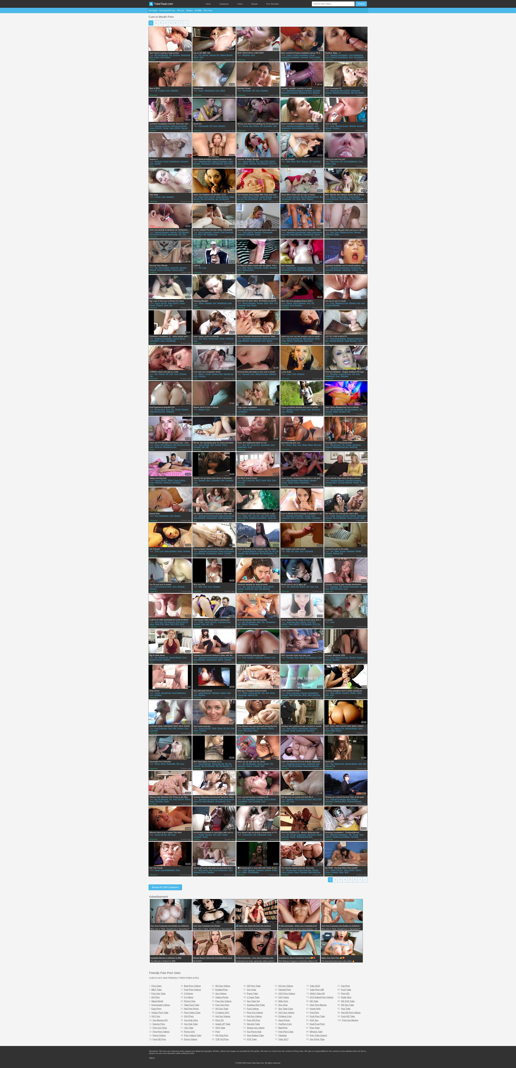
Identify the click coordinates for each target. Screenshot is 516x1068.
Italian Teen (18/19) (206, 197)
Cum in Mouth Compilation (336, 57)
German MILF (331, 482)
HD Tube (314, 1001)
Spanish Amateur (162, 232)
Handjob (308, 90)
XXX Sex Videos (286, 1012)
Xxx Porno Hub (254, 1032)
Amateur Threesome (306, 270)
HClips (328, 131)
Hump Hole (315, 1009)
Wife (288, 161)
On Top (226, 728)
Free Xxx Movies (350, 1020)
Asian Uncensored (314, 232)
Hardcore (158, 161)
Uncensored (308, 234)
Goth (219, 835)
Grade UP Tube (222, 1024)
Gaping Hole (217, 374)
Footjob (161, 90)
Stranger (251, 870)
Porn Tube (315, 1028)
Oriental (227, 553)
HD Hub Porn (221, 1035)
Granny (267, 657)
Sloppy (290, 341)
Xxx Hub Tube (191, 1024)
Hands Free (212, 234)
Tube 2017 (283, 1039)
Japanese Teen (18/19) (296, 622)
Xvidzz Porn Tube (159, 1012)
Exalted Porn (221, 990)
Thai (359, 341)
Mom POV (159, 624)
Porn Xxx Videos (255, 1012)
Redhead (170, 411)
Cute (230, 303)
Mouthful (246, 55)
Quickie (218, 445)
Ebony (196, 57)
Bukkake (174, 90)
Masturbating (248, 270)
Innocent (342, 411)
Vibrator (313, 480)
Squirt (182, 303)
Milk (174, 728)
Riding (271, 728)
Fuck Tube (346, 990)
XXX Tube (220, 1028)
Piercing (208, 835)
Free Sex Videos (223, 1001)
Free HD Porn (159, 1039)
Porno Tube (252, 993)
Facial (312, 55)
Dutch (205, 837)
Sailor (335, 411)
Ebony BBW (330, 730)
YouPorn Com (285, 1024)
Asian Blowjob (296, 234)
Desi (229, 693)
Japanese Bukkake (333, 270)
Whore (333, 197)
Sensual (152, 270)
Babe (337, 234)
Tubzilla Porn (284, 990)
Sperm (317, 234)
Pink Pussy (247, 730)
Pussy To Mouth (164, 270)
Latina (156, 57)
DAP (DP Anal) (336, 589)
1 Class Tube (253, 997)
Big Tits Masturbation (310, 197)
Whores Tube (316, 1032)
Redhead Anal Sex (157, 411)
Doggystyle (301, 730)
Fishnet (256, 766)
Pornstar (196, 447)
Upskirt (356, 482)
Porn (217, 1032)
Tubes (240, 4)
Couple (158, 163)
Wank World (157, 1001)
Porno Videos (159, 1035)
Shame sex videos (255, 1028)
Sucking (176, 55)
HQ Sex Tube (221, 1009)
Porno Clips (189, 1001)
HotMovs (153, 272)
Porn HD (345, 993)
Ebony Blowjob (204, 764)
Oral (151, 57)
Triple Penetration (225, 518)
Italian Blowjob (222, 197)
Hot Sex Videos (222, 1016)
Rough (152, 305)
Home (208, 4)
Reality (266, 268)
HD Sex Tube (347, 1005)
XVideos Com (285, 1016)
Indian (223, 693)
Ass (358, 303)
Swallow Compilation (339, 55)
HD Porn (155, 997)
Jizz (171, 305)
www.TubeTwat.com (255, 1063)
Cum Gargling (296, 305)
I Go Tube (188, 1028)
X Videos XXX (222, 1012)
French (158, 197)
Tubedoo (282, 1035)
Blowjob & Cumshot (289, 93)
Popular (254, 4)
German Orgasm (337, 480)
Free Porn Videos (161, 1032)
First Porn (314, 1012)
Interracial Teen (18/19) (340, 90)
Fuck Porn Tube (317, 1016)
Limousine (215, 480)
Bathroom (329, 234)
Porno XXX (189, 1032)
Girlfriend (250, 234)
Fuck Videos (253, 1009)
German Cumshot (162, 126)
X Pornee (188, 993)
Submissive (301, 835)
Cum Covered (254, 801)
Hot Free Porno (191, 1009)
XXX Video (283, 997)
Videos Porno (221, 997)
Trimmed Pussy (224, 622)
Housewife (170, 764)
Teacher (252, 163)
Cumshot (304, 57)
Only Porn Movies (318, 1005)
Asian (180, 551)
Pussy (157, 445)
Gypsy (297, 409)
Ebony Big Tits (218, 764)
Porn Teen (208, 10)
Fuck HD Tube (348, 1016)
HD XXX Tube (348, 1001)
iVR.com (180, 10)
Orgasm (216, 232)
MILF (299, 161)
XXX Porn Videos (286, 993)
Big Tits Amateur (351, 409)
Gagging (208, 303)
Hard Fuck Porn (317, 1024)
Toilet (244, 870)
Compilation (359, 57)
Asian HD (285, 234)
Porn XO (219, 1020)
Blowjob (316, 93)
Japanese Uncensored (296, 232)
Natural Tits (214, 55)
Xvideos (196, 485)
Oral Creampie (227, 232)
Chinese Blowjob (336, 341)
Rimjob (205, 55)
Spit (156, 374)
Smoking (260, 870)
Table (336, 551)
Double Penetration (351, 586)
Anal (363, 303)
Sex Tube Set (253, 1001)
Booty (304, 445)
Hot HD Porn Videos (351, 1012)
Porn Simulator (272, 4)
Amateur (264, 90)
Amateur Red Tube (256, 1005)
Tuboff (152, 60)
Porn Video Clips (192, 1012)
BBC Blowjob (308, 338)
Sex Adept (153, 10)
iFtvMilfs (198, 10)
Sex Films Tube (317, 1039)
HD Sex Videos (222, 986)
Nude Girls (346, 997)
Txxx (327, 95)
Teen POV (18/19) (267, 161)
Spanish (173, 232)
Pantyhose (304, 482)
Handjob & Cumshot (294, 90)
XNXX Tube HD (317, 993)
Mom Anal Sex (295, 695)
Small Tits (175, 268)
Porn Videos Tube (192, 1035)
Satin (266, 303)
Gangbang (301, 268)
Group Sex (255, 445)
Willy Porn (283, 1001)
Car (316, 586)
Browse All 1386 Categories (165, 887)
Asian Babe (304, 480)
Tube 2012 (315, 986)
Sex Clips (283, 1005)
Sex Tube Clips (285, 1009)
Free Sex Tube (158, 993)
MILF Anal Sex (248, 480)
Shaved (183, 268)
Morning (158, 482)
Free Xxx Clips (160, 1028)
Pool (244, 657)
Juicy (166, 305)
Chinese (201, 376)
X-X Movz (188, 997)
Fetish (166, 801)
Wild (362, 518)
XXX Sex (155, 1016)
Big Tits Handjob (358, 93)
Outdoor (289, 409)
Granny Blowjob (293, 197)
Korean (180, 728)
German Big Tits (264, 551)
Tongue (260, 303)
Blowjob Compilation (341, 93)
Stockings (356, 445)
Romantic (258, 268)
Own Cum (334, 161)
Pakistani (216, 693)
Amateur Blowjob (332, 305)
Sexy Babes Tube (255, 1035)
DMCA (152, 1058)
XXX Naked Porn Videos (321, 997)
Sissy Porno (284, 1020)
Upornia (152, 343)
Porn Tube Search (318, 1035)
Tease (290, 482)
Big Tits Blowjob (161, 55)
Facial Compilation (300, 55)
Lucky (288, 374)
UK (287, 835)
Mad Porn (283, 1028)
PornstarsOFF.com (167, 10)
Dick (201, 57)
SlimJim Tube (253, 1024)
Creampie (309, 551)
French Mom (342, 197)
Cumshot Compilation (290, 57)
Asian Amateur (170, 551)
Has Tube (345, 1009)
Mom (293, 161)
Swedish (289, 799)
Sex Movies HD (160, 1020)
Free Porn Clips (285, 1032)
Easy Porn (156, 1009)
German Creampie (179, 126)
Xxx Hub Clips (191, 1020)
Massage (334, 586)
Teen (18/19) (174, 128)
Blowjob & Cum (305, 93)
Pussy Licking (178, 270)
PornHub (197, 166)
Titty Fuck (159, 622)
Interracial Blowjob (294, 338)
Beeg (151, 166)
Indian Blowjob (204, 693)
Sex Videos (220, 993)
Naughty (257, 232)
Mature (305, 161)
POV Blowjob (217, 163)
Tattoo (201, 303)
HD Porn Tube (254, 986)
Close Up (158, 447)
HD (156, 90)
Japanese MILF (205, 161)
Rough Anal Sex (304, 870)
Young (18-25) (155, 128)
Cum (253, 55)
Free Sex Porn (222, 1005)
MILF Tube (156, 990)
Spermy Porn (159, 1024)
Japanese (346, 270)
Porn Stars (156, 986)
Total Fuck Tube (191, 1005)
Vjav (283, 237)
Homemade (203, 126)
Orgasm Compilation (309, 693)
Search (361, 4)
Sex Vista (251, 990)
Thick (283, 341)
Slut (250, 126)
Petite (244, 516)
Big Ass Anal (160, 409)
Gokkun (355, 270)
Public (359, 693)
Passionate (185, 55)
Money (249, 766)
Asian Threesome (219, 161)
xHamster (197, 60)
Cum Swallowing (356, 55)
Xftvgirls (189, 10)
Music (253, 305)
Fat (214, 303)
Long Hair (299, 518)
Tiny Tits (255, 516)
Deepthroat (209, 90)
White (317, 338)
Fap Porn (345, 986)
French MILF (354, 197)
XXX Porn (189, 1016)
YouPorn (153, 131)
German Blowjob (345, 482)
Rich (271, 303)
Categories (224, 4)
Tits (170, 55)
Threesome (206, 163)
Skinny (256, 126)
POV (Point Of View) (158, 234)
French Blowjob (331, 199)
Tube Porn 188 (317, 990)
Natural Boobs (226, 55)
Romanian (246, 90)
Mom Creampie (205, 232)
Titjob (214, 728)
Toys (264, 341)
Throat (165, 128)
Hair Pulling (165, 57)
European (268, 126)
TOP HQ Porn (222, 1039)
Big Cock (317, 445)
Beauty (177, 516)
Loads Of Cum (345, 374)
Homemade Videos (160, 1005)
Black (223, 90)
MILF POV (174, 624)
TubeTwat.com (163, 4)
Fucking (308, 518)
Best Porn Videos (192, 986)
